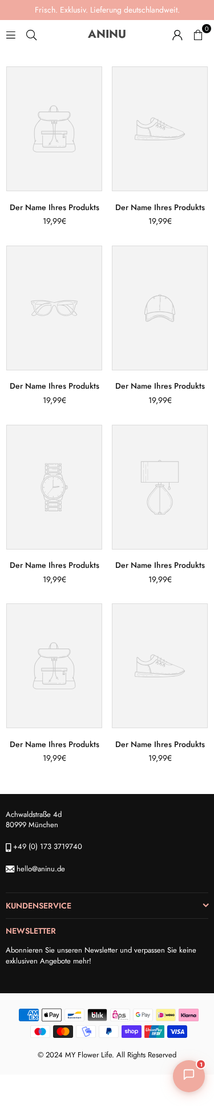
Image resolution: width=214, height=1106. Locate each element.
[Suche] (31, 34)
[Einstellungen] (177, 34)
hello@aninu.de (41, 869)
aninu (126, 34)
